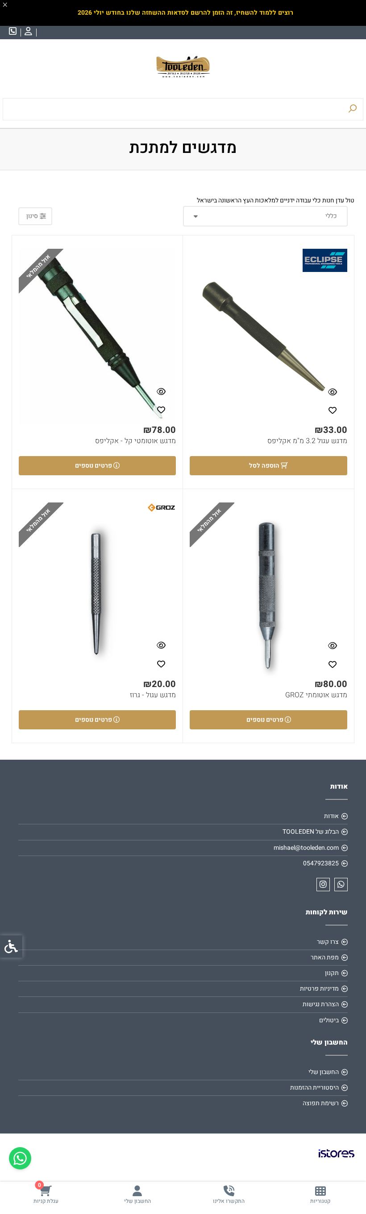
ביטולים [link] (329, 1020)
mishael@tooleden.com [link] (306, 847)
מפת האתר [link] (325, 957)
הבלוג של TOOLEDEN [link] (311, 831)
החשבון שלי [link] (323, 1072)
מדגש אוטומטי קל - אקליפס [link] (135, 441)
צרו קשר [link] (328, 942)
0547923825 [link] (321, 863)
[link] (320, 1194)
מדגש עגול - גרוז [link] (153, 695)
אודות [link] (331, 816)
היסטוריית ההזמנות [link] (314, 1087)
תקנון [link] (332, 973)
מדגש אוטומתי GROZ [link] (316, 695)
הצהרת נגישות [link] (321, 1004)
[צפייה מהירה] (332, 392)
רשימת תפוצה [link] (321, 1103)
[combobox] (265, 216)
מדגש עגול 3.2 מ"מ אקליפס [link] (307, 441)
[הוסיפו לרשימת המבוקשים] (332, 410)
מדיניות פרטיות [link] (319, 988)
